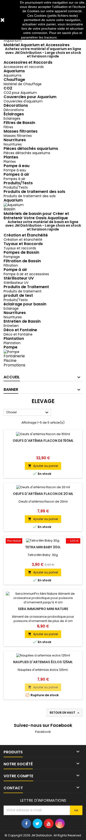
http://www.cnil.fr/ (71, 37)
